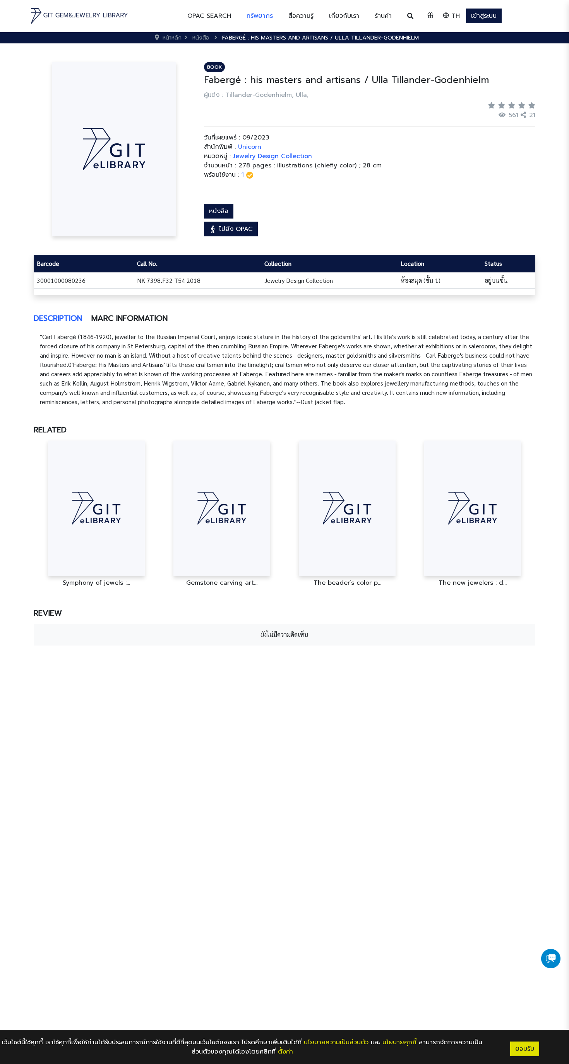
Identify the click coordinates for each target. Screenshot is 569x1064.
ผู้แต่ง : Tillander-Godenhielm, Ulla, (256, 95)
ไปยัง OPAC (235, 229)
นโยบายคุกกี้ (399, 1042)
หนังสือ (218, 211)
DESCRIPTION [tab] (58, 318)
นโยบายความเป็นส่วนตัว (336, 1042)
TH (454, 16)
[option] (96, 513)
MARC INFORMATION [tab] (129, 318)
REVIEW (48, 613)
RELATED (50, 429)
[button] (259, 16)
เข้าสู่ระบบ (484, 16)
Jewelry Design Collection (272, 156)
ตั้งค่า (285, 1051)
